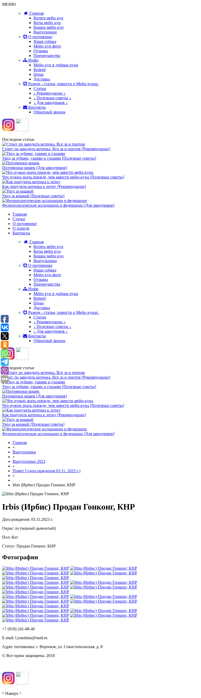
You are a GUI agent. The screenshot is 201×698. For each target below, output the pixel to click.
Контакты (36, 107)
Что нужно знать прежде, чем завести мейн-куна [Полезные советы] (63, 177)
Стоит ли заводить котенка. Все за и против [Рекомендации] (56, 149)
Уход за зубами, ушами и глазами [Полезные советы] (49, 158)
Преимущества (47, 55)
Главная (36, 13)
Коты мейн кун (47, 22)
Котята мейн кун (48, 18)
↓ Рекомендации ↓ (50, 93)
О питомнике (39, 36)
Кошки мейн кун (49, 27)
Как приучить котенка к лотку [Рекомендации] (44, 186)
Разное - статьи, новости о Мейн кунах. (63, 84)
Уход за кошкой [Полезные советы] (33, 196)
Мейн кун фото (47, 46)
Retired (40, 69)
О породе (21, 228)
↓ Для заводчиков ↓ (51, 102)
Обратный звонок (49, 112)
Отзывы (41, 51)
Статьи (40, 88)
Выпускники (45, 32)
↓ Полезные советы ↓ (52, 98)
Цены (39, 74)
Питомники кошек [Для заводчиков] (34, 167)
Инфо (32, 60)
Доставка (42, 79)
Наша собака (45, 41)
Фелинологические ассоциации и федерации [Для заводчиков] (58, 205)
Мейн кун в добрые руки (56, 65)
